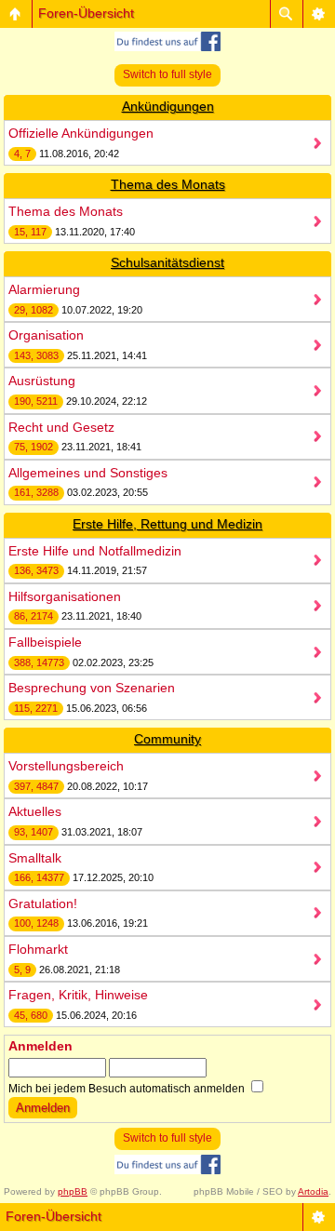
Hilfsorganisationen (64, 596)
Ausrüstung (41, 380)
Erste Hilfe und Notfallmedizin (94, 550)
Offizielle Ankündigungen (81, 133)
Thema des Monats (168, 184)
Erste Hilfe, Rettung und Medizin (167, 523)
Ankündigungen (168, 106)
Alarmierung (44, 289)
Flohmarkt (38, 949)
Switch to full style (167, 74)
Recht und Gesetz (61, 427)
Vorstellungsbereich (66, 765)
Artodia (313, 1191)
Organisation (46, 335)
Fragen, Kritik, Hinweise (78, 994)
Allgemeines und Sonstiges (88, 472)
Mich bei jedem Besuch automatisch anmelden (128, 1088)
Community (167, 738)
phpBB (72, 1191)
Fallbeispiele (45, 642)
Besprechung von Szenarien (91, 687)
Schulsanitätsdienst (167, 262)
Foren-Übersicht (86, 13)
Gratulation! (42, 903)
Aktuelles (34, 811)
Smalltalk (34, 857)
